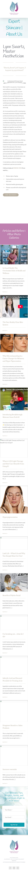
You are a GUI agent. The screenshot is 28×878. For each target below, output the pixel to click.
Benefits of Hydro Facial (11, 595)
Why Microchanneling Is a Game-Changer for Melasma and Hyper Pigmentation (13, 358)
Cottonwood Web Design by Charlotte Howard (14, 862)
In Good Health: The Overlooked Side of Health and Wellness (14, 270)
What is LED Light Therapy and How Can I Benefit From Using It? (13, 463)
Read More (5, 291)
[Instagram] (17, 867)
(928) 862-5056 (17, 168)
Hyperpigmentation (10, 517)
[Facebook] (10, 867)
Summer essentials (10, 769)
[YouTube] (14, 867)
